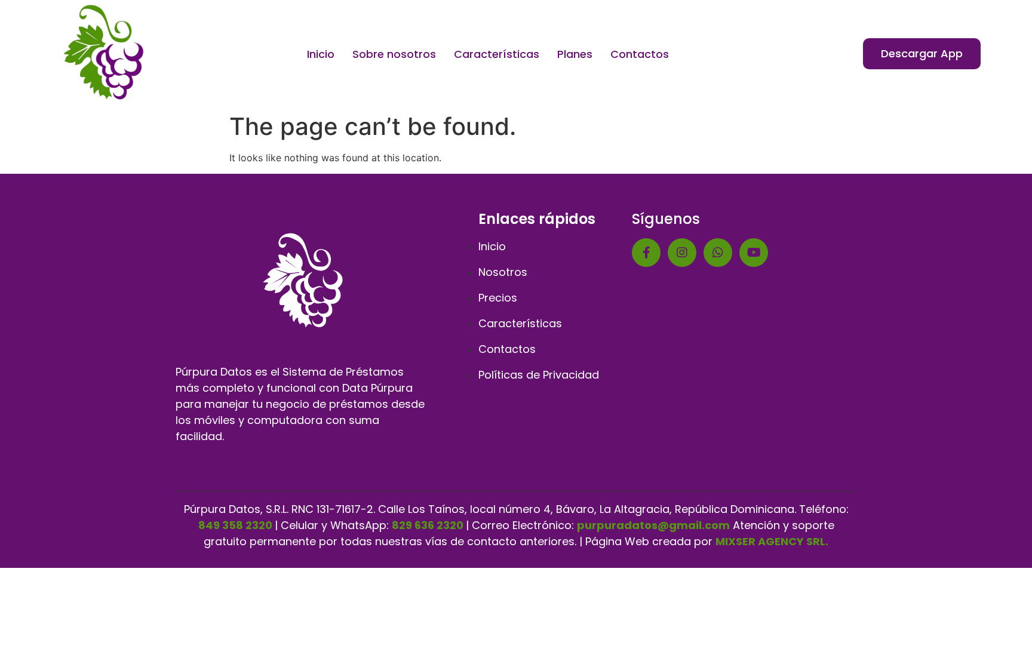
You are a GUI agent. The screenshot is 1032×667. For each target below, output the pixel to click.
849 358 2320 (235, 525)
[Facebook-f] (646, 252)
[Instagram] (682, 252)
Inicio (320, 54)
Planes (574, 54)
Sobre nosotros (394, 54)
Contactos (639, 54)
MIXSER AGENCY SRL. (771, 541)
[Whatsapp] (718, 252)
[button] (922, 53)
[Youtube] (753, 252)
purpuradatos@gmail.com (653, 525)
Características (496, 54)
